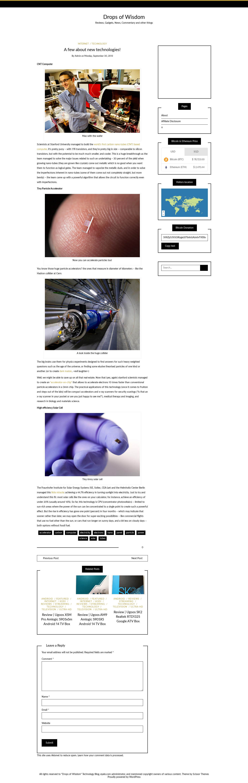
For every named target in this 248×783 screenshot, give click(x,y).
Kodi (63, 601)
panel (119, 533)
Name (46, 697)
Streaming (62, 604)
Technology (99, 44)
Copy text (170, 246)
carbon (58, 533)
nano (110, 533)
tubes (102, 538)
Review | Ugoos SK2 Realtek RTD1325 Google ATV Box (128, 617)
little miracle (57, 492)
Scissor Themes (201, 774)
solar (93, 538)
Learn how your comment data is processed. (100, 755)
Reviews (133, 599)
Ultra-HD (65, 609)
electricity (85, 533)
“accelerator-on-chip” (61, 382)
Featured (62, 599)
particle (130, 533)
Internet (83, 44)
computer (71, 533)
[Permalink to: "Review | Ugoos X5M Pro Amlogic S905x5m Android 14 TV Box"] (56, 584)
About (164, 115)
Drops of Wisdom (124, 17)
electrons (98, 533)
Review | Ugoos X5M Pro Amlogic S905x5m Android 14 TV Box (56, 619)
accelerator (45, 533)
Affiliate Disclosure (171, 121)
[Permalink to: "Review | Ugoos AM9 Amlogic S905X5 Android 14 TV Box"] (92, 584)
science (83, 538)
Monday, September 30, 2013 (98, 56)
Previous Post (50, 558)
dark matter (66, 371)
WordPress (135, 777)
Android (47, 599)
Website (46, 723)
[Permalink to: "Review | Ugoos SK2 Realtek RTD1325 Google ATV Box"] (128, 584)
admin (78, 56)
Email (45, 710)
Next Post (136, 558)
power (141, 533)
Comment (48, 659)
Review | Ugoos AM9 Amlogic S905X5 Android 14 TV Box (92, 619)
